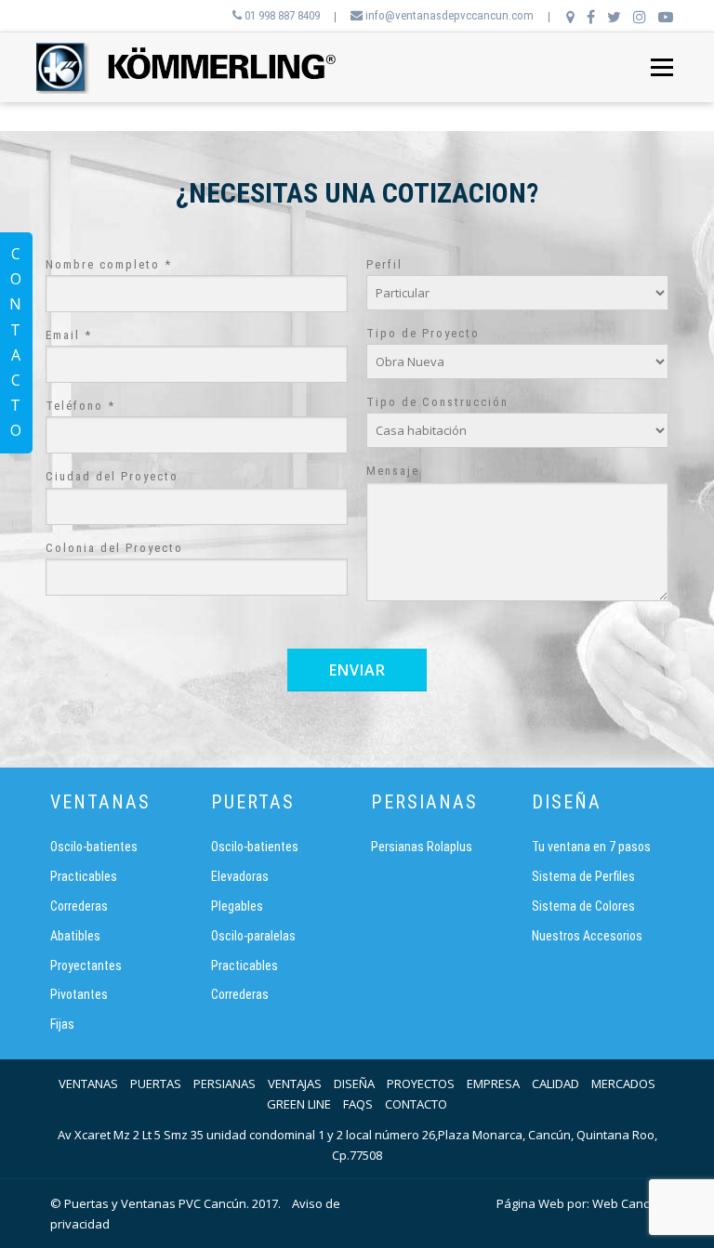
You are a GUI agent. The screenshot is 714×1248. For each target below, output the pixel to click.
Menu (661, 67)
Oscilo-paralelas (253, 935)
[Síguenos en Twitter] (614, 17)
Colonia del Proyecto (114, 548)
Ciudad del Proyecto (112, 476)
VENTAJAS (295, 1083)
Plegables (237, 906)
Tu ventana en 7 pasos (591, 846)
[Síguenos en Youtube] (665, 17)
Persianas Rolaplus (421, 846)
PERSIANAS (224, 1083)
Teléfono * (80, 406)
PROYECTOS (421, 1083)
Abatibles (75, 935)
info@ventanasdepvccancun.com (448, 15)
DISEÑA (354, 1083)
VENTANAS (88, 1083)
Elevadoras (240, 876)
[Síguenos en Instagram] (639, 17)
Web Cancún (628, 1203)
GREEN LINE (299, 1104)
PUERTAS (155, 1083)
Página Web (530, 1203)
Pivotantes (79, 994)
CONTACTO (416, 1104)
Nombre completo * (109, 264)
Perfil (384, 264)
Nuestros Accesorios (587, 935)
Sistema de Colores (583, 906)
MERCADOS (623, 1083)
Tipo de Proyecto (423, 333)
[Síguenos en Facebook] (591, 17)
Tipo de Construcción (437, 402)
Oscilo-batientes (94, 846)
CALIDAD (555, 1083)
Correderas (79, 906)
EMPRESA (493, 1083)
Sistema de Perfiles (583, 876)
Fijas (62, 1024)
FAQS (358, 1104)
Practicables (83, 876)
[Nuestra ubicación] (570, 17)
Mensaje (392, 471)
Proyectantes (86, 965)
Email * (69, 335)
